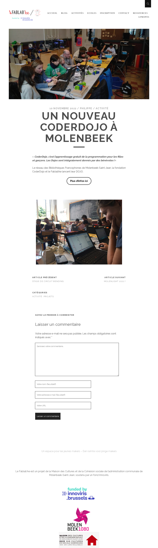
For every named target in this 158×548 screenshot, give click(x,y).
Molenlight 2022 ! (115, 281)
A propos (143, 17)
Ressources (140, 13)
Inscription (107, 13)
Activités (77, 13)
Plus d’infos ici (79, 181)
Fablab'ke (79, 445)
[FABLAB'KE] (25, 19)
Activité (102, 108)
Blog (64, 13)
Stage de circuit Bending (48, 281)
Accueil (52, 13)
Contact (123, 13)
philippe (86, 108)
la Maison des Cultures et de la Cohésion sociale (76, 471)
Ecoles (91, 13)
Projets (49, 296)
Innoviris (103, 475)
